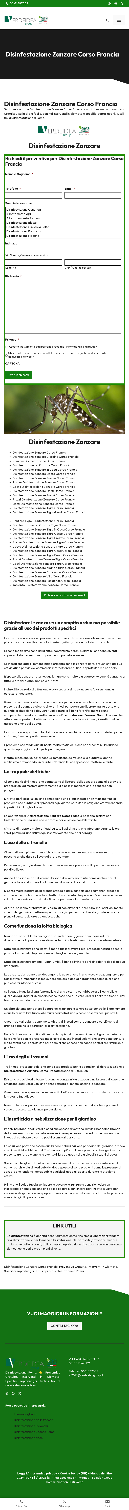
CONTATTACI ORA (64, 1326)
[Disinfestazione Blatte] (63, 222)
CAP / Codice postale (78, 267)
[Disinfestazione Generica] (63, 209)
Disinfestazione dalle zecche (33, 1420)
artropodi (98, 1240)
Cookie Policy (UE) (73, 1473)
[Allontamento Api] (63, 214)
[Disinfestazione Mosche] (63, 236)
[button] (107, 20)
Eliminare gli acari (26, 1414)
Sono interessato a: (19, 203)
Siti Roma (76, 1482)
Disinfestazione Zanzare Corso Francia (31, 1267)
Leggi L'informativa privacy (37, 1473)
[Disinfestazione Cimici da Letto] (63, 227)
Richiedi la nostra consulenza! (64, 595)
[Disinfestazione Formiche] (63, 231)
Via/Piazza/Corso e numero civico (26, 255)
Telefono (13, 188)
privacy (92, 346)
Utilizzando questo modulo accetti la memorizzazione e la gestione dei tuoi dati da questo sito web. (57, 354)
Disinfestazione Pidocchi (31, 1426)
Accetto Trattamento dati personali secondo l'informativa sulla (53, 346)
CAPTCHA (12, 363)
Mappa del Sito (101, 1473)
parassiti (84, 1240)
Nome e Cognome (19, 174)
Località (10, 267)
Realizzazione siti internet (71, 1477)
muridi (110, 1240)
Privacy (12, 339)
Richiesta (13, 276)
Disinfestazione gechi (28, 1438)
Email (69, 188)
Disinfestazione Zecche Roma (34, 1432)
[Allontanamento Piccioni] (63, 218)
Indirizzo (11, 243)
